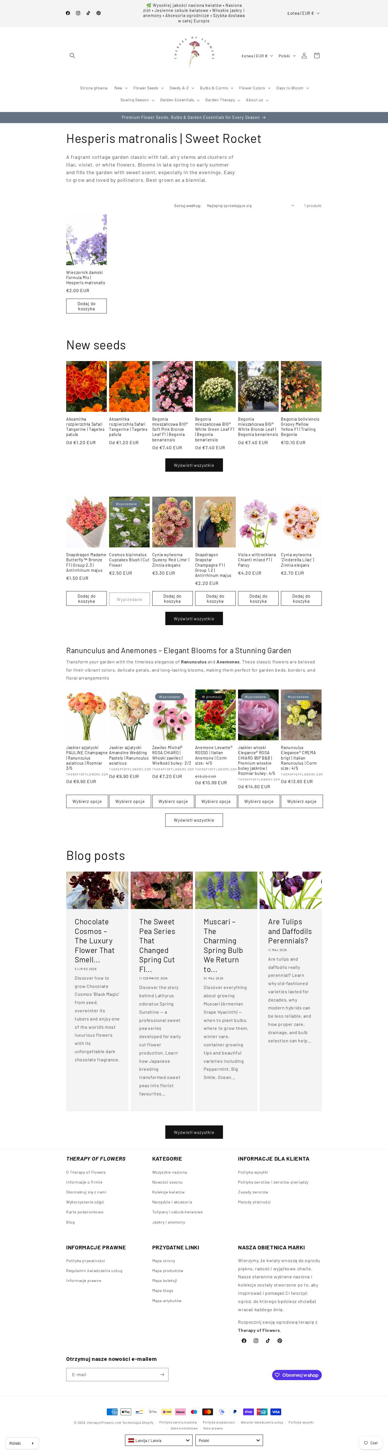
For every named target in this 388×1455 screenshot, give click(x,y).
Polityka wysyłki (253, 1171)
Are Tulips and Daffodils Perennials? (290, 931)
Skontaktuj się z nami (86, 1192)
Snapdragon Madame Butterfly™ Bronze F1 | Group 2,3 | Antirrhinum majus (86, 563)
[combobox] (159, 1440)
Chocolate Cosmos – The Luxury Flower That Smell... (95, 940)
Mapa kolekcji (165, 1280)
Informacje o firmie (84, 1181)
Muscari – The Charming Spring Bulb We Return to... (223, 945)
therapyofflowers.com (104, 1422)
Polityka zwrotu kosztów (178, 1422)
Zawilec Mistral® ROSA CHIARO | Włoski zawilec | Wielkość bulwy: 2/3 (171, 755)
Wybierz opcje (87, 801)
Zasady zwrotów (253, 1192)
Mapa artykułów (167, 1300)
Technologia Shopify (138, 1422)
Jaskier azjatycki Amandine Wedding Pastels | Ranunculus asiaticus (129, 755)
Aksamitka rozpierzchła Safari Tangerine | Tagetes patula (85, 427)
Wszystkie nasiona (169, 1171)
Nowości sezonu (167, 1181)
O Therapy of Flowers (86, 1171)
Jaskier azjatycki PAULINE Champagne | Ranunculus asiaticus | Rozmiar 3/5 (87, 758)
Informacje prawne (83, 1280)
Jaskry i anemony (168, 1221)
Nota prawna (213, 1428)
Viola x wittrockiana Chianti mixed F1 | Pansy (257, 560)
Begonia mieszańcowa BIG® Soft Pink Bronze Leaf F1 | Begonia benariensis (170, 429)
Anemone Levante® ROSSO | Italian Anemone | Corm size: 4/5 (214, 755)
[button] (72, 55)
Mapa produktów (167, 1270)
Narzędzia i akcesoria (172, 1201)
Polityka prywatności (85, 1260)
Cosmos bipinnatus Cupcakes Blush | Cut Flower (129, 560)
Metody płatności (254, 1201)
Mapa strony (163, 1260)
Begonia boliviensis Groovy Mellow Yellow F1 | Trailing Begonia (300, 427)
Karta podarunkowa (84, 1211)
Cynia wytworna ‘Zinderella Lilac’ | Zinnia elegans (297, 560)
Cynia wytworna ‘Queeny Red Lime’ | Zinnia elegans (171, 560)
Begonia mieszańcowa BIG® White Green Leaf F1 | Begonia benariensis (215, 429)
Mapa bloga (162, 1290)
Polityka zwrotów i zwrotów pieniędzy (273, 1181)
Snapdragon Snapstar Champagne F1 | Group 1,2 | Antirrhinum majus (213, 565)
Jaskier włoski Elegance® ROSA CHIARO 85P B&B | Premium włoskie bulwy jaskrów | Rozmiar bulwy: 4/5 (256, 760)
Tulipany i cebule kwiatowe (177, 1211)
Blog (70, 1221)
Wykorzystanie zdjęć (85, 1201)
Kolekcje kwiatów (168, 1192)
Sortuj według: (187, 205)
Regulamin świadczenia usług (94, 1270)
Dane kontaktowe (184, 1428)
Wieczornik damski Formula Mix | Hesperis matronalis (85, 277)
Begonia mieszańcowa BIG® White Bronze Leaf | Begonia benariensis (258, 427)
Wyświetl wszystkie (194, 465)
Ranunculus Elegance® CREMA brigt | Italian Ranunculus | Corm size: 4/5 (299, 758)
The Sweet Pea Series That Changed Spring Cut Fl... (157, 945)
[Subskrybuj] (162, 1374)
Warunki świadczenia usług (262, 1422)
